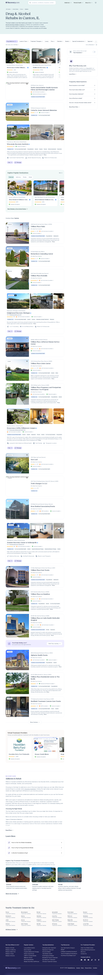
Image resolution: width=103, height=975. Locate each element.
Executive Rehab (46, 951)
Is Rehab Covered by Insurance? (69, 951)
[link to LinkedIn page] (85, 960)
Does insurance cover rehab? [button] (77, 85)
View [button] (9, 162)
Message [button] (19, 162)
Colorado (35, 884)
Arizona (8, 884)
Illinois (21, 9)
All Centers (8, 9)
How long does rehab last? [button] (76, 94)
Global (30, 177)
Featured (11, 177)
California (18, 177)
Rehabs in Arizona (10, 955)
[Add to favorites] (27, 84)
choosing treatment (30, 789)
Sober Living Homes (29, 953)
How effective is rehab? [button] (75, 98)
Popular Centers (28, 945)
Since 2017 (89, 68)
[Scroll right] (96, 41)
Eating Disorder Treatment (49, 947)
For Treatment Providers (88, 945)
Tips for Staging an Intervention (69, 953)
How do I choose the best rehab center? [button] (80, 102)
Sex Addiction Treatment (48, 959)
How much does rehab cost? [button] (77, 89)
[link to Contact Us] (81, 960)
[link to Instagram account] (95, 960)
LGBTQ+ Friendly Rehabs (30, 955)
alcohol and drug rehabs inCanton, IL (16, 24)
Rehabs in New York (10, 951)
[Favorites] (95, 2)
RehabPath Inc (71, 968)
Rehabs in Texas (10, 953)
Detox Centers (27, 949)
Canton (16, 218)
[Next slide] (60, 64)
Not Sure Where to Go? (12, 945)
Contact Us (84, 953)
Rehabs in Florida (10, 947)
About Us (83, 951)
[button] (16, 44)
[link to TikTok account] (92, 960)
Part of (14, 314)
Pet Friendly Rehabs (29, 959)
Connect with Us (85, 957)
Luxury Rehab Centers (29, 947)
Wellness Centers (28, 957)
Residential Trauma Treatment (50, 957)
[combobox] (42, 3)
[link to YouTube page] (88, 960)
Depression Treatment (48, 949)
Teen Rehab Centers (47, 953)
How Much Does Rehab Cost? (68, 955)
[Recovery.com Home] (12, 3)
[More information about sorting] (96, 45)
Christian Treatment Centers (49, 961)
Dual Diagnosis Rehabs (48, 955)
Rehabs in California (11, 949)
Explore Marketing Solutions (88, 949)
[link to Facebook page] (98, 960)
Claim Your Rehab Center (87, 947)
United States (15, 9)
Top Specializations (48, 945)
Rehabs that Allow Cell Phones (31, 961)
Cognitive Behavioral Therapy (31, 951)
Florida (24, 177)
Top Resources (65, 945)
